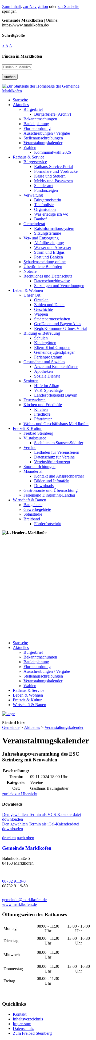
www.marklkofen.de (19, 904)
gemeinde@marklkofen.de (24, 899)
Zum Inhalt (11, 6)
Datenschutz (23, 1028)
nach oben (25, 837)
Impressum (22, 1023)
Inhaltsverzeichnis (28, 1019)
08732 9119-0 (14, 881)
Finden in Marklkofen (22, 56)
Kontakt (19, 1014)
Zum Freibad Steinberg (32, 1033)
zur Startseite (68, 6)
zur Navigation (35, 6)
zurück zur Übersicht (19, 794)
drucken (9, 837)
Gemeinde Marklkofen (26, 848)
